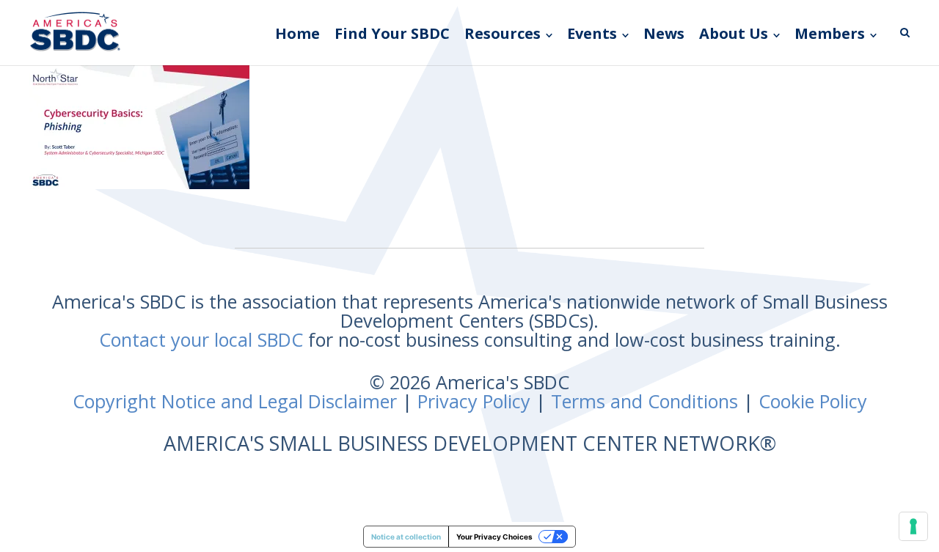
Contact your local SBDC (201, 339)
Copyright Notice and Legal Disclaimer (235, 401)
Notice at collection (406, 536)
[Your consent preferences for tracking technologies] (913, 526)
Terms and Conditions (644, 401)
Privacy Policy (473, 401)
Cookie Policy (813, 401)
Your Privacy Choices (494, 536)
